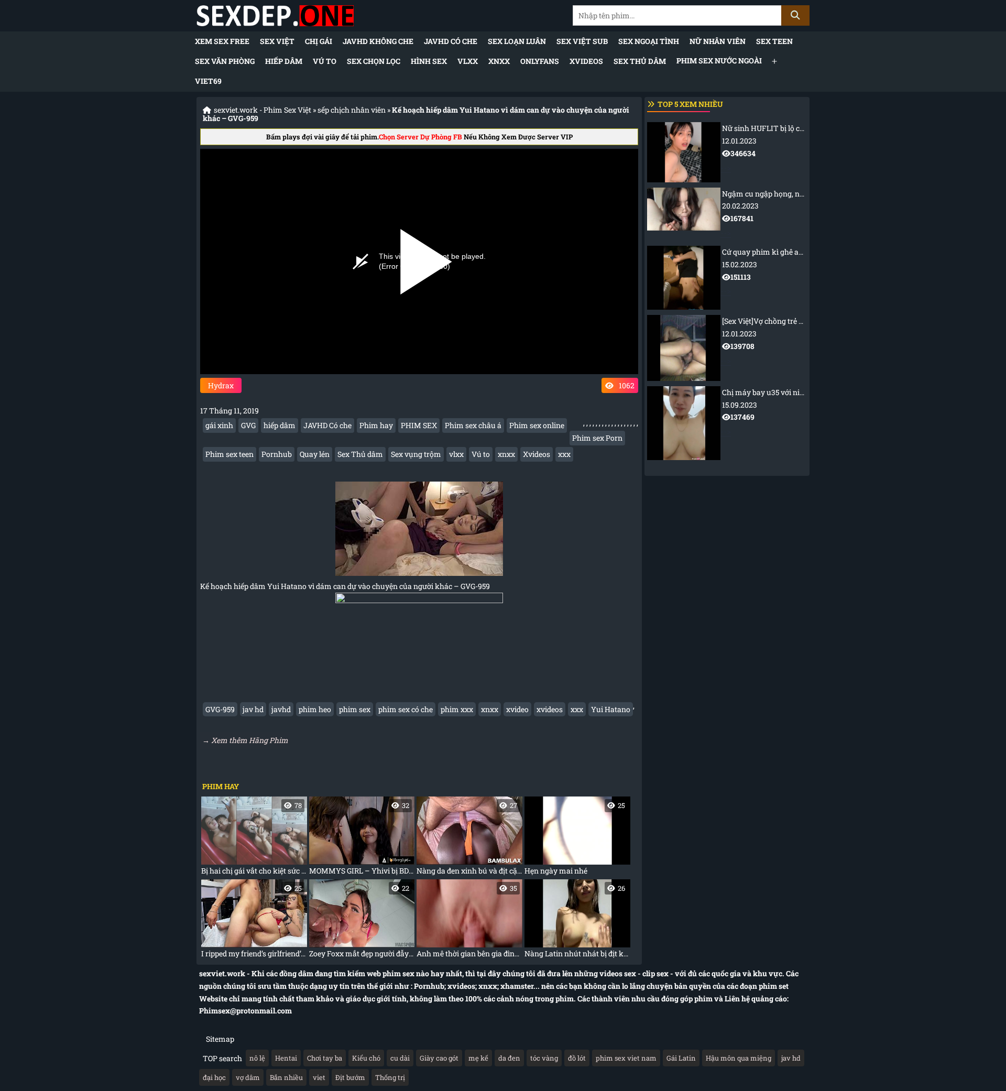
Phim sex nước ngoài (719, 61)
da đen (509, 1058)
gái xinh (219, 425)
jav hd (253, 709)
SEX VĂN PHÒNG (225, 61)
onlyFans (539, 61)
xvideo (517, 709)
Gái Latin (681, 1058)
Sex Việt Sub (582, 41)
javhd (281, 709)
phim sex (354, 709)
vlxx (456, 454)
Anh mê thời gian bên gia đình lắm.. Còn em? (469, 920)
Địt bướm (350, 1077)
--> (763, 147)
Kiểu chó (366, 1058)
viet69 (208, 81)
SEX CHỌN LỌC (373, 61)
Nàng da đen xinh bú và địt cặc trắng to (469, 838)
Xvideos (536, 454)
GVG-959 (220, 709)
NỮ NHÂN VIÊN (718, 41)
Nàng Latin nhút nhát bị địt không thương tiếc (577, 920)
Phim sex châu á (473, 425)
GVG (248, 425)
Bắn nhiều (286, 1077)
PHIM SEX (419, 425)
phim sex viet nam (626, 1058)
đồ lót (577, 1058)
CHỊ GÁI (318, 41)
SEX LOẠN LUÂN (517, 41)
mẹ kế (478, 1058)
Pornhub (276, 454)
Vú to (324, 61)
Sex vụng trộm (416, 454)
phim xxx (457, 709)
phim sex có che (405, 709)
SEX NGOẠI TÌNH (648, 41)
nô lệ (257, 1058)
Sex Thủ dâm (640, 61)
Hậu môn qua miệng (738, 1058)
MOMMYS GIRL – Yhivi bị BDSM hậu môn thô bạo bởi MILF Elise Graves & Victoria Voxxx (362, 838)
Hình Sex (429, 61)
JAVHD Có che (450, 41)
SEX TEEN (774, 41)
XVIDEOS (586, 61)
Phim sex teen (229, 454)
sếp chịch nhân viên (352, 110)
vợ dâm (248, 1077)
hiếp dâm (280, 425)
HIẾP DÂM (283, 61)
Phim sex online (536, 425)
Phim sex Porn (597, 438)
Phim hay (376, 425)
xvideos (550, 709)
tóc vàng (544, 1058)
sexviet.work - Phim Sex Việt (262, 110)
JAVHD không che (378, 41)
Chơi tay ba (324, 1058)
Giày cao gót (439, 1058)
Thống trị (390, 1077)
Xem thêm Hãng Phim (249, 740)
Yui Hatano (610, 709)
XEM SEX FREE (222, 41)
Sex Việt (277, 41)
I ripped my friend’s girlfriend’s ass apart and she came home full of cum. (254, 920)
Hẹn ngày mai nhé (574, 838)
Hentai (286, 1058)
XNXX (499, 61)
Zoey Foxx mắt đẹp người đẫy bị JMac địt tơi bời (362, 920)
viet (319, 1077)
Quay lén (315, 454)
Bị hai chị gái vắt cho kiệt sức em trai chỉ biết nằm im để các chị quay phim (254, 838)
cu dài (400, 1058)
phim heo (315, 709)
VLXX (467, 61)
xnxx (506, 454)
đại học (214, 1077)
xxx (564, 454)
